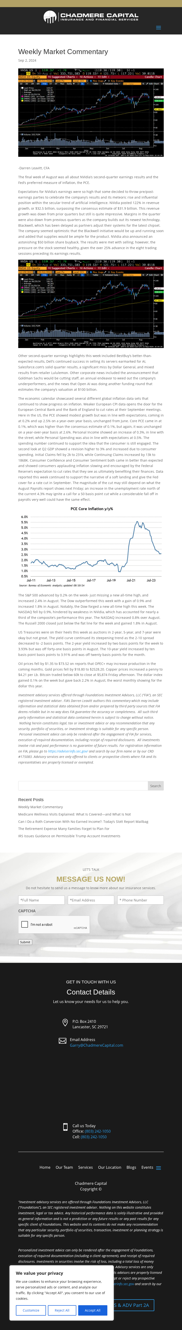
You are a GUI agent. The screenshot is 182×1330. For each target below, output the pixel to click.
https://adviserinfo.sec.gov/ (68, 751)
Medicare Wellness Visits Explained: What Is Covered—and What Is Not (74, 814)
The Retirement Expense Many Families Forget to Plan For (63, 828)
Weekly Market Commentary (40, 807)
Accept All (92, 1310)
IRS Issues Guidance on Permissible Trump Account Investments (69, 836)
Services (85, 1168)
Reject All (62, 1310)
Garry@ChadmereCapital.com (96, 1045)
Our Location (109, 1168)
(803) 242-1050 (98, 1131)
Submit (25, 942)
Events (147, 1168)
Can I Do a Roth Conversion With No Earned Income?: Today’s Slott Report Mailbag (83, 821)
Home (45, 1168)
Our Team (64, 1168)
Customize (31, 1310)
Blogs (131, 1168)
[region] (61, 1293)
